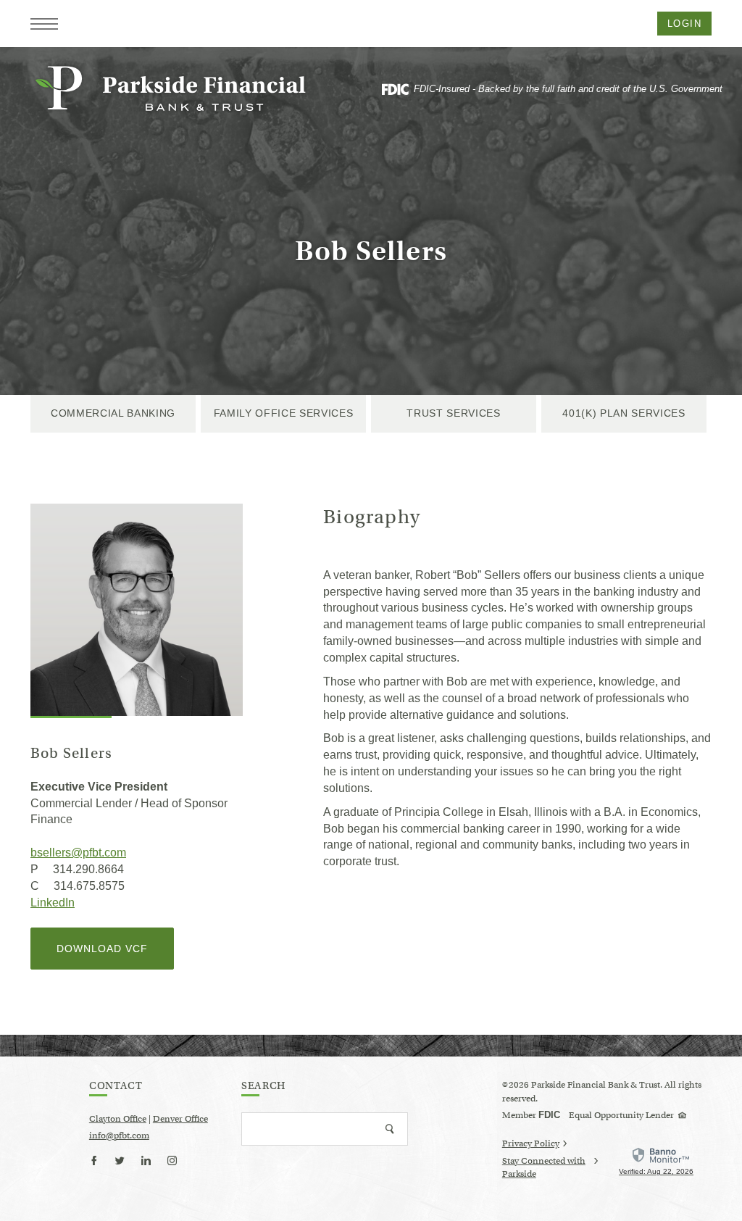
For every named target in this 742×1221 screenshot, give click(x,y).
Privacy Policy (530, 1143)
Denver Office (180, 1118)
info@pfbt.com (119, 1135)
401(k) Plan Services (623, 413)
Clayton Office (117, 1118)
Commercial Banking (113, 413)
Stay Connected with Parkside (543, 1168)
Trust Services (454, 413)
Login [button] (684, 23)
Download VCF (115, 956)
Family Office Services (284, 413)
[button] (44, 24)
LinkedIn (52, 902)
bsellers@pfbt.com (78, 852)
